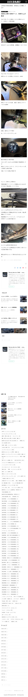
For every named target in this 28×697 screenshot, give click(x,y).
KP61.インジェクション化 (8, 431)
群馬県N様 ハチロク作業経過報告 (10, 507)
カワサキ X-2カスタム (17, 619)
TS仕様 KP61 (6, 601)
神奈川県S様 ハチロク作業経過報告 (11, 560)
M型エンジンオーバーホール (9, 473)
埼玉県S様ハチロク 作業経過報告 (10, 576)
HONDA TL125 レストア (9, 612)
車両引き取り (5, 605)
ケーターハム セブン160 (8, 530)
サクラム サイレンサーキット (9, 433)
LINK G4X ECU (19, 460)
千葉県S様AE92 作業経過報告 (9, 585)
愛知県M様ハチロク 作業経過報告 (10, 582)
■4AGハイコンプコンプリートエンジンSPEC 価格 (13, 454)
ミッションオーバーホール (8, 464)
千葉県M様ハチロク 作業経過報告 (10, 580)
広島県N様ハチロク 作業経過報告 (10, 569)
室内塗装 (16, 496)
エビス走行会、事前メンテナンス (9, 318)
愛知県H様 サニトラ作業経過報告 (10, 539)
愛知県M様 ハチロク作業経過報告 (10, 517)
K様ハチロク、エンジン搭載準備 (9, 307)
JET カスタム (6, 614)
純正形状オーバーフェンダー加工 (10, 485)
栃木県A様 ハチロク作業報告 (9, 523)
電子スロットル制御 (7, 460)
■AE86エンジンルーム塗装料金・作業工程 (11, 489)
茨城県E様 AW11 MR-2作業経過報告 (11, 535)
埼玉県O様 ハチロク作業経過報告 (10, 553)
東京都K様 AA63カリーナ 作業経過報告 (12, 567)
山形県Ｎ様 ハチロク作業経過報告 (10, 546)
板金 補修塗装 (20, 480)
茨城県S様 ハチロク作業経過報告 (10, 505)
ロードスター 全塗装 (19, 598)
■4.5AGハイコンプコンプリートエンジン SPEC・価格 (13, 457)
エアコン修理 (21, 476)
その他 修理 (6, 447)
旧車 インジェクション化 (14, 469)
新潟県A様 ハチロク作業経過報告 (10, 498)
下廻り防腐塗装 (6, 492)
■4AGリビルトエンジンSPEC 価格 (10, 452)
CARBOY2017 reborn (7, 603)
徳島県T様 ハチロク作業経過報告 (10, 542)
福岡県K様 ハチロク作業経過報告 (9, 514)
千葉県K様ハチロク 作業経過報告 (10, 594)
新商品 (22, 440)
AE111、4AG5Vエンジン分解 (14, 421)
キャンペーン (16, 436)
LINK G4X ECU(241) (18, 260)
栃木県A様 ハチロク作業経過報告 (10, 503)
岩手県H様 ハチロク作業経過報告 (10, 519)
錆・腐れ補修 (6, 482)
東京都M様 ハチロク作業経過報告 (10, 537)
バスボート (5, 619)
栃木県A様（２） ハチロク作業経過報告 (11, 521)
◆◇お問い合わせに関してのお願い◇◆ (11, 438)
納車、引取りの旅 (6, 436)
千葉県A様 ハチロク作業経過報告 (10, 548)
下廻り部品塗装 (6, 496)
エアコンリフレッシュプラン (9, 476)
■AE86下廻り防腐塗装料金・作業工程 (11, 494)
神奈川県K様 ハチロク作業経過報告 (11, 501)
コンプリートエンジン (8, 449)
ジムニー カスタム (7, 610)
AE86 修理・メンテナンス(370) (7, 260)
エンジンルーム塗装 (17, 487)
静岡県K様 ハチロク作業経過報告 (10, 544)
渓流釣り (14, 621)
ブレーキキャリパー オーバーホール (11, 467)
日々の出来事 (6, 442)
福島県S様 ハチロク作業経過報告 (10, 532)
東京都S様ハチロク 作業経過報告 (10, 573)
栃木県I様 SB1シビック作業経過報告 (11, 562)
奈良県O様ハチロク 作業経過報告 (10, 578)
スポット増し (6, 487)
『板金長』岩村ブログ (8, 478)
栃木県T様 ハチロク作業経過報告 (10, 510)
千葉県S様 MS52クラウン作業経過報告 (11, 557)
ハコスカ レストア (7, 596)
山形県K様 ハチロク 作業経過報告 (11, 564)
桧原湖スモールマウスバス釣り (9, 616)
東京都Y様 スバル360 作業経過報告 (11, 571)
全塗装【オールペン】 (8, 480)
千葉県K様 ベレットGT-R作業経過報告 (11, 528)
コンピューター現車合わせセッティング (11, 462)
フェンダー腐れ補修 (17, 482)
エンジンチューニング (18, 447)
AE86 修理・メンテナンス (4, 11)
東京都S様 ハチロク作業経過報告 (10, 555)
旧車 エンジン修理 (7, 471)
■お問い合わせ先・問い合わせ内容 (10, 440)
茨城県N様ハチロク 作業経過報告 (10, 589)
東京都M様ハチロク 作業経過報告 (10, 591)
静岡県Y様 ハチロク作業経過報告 (10, 551)
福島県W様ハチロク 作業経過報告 (10, 587)
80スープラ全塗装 (18, 596)
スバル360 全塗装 (7, 598)
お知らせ (18, 603)
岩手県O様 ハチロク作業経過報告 (10, 512)
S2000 (15, 601)
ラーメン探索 (5, 621)
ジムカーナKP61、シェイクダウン (9, 296)
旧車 (4, 469)
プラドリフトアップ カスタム (9, 607)
